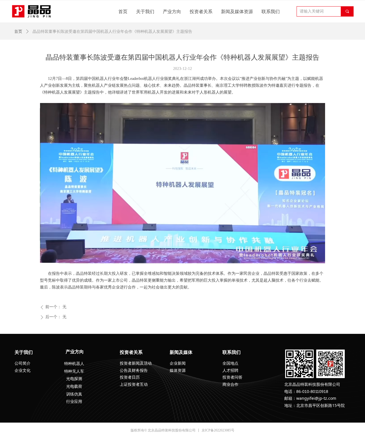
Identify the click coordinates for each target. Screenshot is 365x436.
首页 (18, 31)
